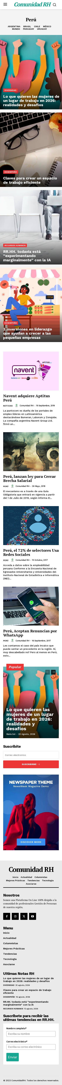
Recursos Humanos (15, 245)
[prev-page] (47, 672)
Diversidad (10, 90)
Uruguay (42, 29)
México (47, 26)
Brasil (27, 26)
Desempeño (10, 172)
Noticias (8, 406)
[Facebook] (6, 916)
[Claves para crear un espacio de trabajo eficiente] (31, 150)
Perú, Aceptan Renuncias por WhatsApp (30, 633)
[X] (23, 916)
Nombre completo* (16, 1028)
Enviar (12, 1057)
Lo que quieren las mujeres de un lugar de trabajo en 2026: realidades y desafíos (30, 719)
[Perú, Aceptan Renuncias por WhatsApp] (31, 606)
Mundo (16, 29)
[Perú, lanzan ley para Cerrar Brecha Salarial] (31, 451)
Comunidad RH (27, 405)
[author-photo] (17, 405)
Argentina (14, 26)
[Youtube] (32, 916)
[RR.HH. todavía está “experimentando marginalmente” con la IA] (31, 227)
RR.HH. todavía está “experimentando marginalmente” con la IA (25, 1003)
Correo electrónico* (16, 1041)
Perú (5, 486)
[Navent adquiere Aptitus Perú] (31, 371)
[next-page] (53, 672)
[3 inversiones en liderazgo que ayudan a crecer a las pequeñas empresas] (31, 305)
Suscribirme (29, 764)
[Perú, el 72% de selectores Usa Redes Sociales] (31, 525)
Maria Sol (10, 734)
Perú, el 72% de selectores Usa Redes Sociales (31, 552)
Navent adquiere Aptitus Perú (26, 397)
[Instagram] (15, 916)
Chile (37, 26)
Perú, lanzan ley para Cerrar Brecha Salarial (29, 478)
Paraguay (28, 29)
